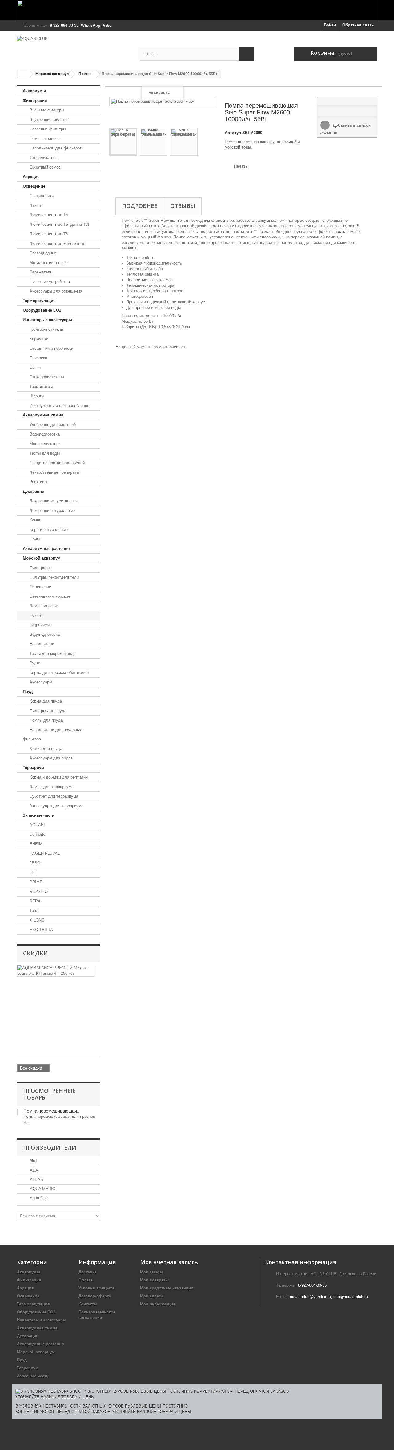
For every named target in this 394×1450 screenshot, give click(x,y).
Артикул (233, 132)
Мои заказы (151, 1272)
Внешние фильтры (46, 110)
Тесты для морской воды (52, 653)
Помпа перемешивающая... (52, 1110)
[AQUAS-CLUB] (74, 47)
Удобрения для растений (52, 424)
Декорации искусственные (53, 501)
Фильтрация (35, 100)
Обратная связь (358, 25)
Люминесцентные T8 (48, 234)
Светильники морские (49, 596)
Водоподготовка (44, 434)
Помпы (84, 74)
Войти (330, 25)
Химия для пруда (45, 748)
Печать (241, 166)
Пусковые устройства (49, 281)
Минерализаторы (44, 443)
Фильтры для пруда (47, 710)
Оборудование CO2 (42, 310)
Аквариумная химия (43, 415)
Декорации (33, 491)
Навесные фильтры (47, 129)
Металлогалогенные (47, 262)
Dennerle (36, 834)
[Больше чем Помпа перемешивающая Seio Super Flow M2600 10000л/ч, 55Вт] (17, 1112)
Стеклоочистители (46, 377)
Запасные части (38, 815)
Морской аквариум (52, 74)
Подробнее (140, 205)
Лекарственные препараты (53, 472)
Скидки (35, 953)
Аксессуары (40, 682)
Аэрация (31, 176)
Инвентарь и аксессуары (47, 319)
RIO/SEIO (38, 891)
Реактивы (37, 482)
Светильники (41, 195)
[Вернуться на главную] (23, 74)
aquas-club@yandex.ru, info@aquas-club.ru (329, 1296)
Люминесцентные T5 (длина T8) (58, 224)
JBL (32, 872)
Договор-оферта (94, 1296)
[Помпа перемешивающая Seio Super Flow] (123, 141)
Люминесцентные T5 (48, 215)
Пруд (28, 691)
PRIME (35, 882)
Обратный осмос (44, 167)
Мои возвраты (154, 1280)
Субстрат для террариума (53, 796)
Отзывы (182, 205)
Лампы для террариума (51, 786)
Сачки (34, 367)
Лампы (35, 205)
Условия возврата (96, 1288)
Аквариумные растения (46, 548)
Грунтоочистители (45, 329)
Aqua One (38, 1198)
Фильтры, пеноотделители (53, 577)
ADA (33, 1170)
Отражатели (40, 272)
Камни (34, 520)
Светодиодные (42, 253)
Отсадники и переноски (50, 348)
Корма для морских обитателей (58, 672)
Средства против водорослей (56, 462)
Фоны (34, 539)
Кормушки (38, 339)
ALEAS (36, 1179)
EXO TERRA (40, 929)
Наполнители (41, 644)
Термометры (40, 386)
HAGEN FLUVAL (44, 853)
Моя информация (157, 1304)
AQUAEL (37, 825)
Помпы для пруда (45, 720)
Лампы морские (43, 606)
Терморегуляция (39, 300)
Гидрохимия (40, 625)
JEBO (34, 863)
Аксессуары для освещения (55, 291)
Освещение (34, 186)
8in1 (33, 1161)
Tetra (33, 910)
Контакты (87, 1304)
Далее (112, 173)
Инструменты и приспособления (58, 405)
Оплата (85, 1280)
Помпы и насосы (44, 138)
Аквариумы (34, 91)
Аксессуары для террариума (55, 805)
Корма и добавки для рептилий (58, 777)
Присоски (37, 358)
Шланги (36, 396)
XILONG (36, 920)
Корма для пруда (45, 701)
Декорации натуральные (51, 510)
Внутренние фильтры (48, 119)
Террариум (33, 767)
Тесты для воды (44, 453)
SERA (34, 901)
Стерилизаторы (43, 157)
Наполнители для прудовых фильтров (52, 734)
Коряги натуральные (48, 529)
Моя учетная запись (169, 1262)
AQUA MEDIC (42, 1188)
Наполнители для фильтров (55, 148)
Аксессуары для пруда (50, 758)
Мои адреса (151, 1296)
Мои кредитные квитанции (166, 1288)
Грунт (34, 663)
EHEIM (35, 844)
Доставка (87, 1272)
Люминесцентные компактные (56, 243)
